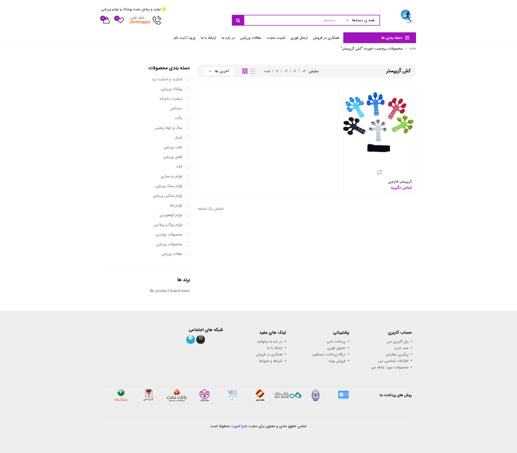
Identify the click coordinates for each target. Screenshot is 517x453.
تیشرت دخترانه (170, 99)
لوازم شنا (176, 205)
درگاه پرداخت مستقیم (329, 354)
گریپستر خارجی (400, 182)
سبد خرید (401, 348)
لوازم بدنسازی (171, 176)
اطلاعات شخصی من (393, 361)
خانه (412, 48)
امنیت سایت (276, 38)
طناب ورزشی (172, 147)
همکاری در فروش (326, 38)
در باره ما (228, 38)
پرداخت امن (336, 341)
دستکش (176, 108)
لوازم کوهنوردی (171, 215)
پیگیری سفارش (397, 354)
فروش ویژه (337, 361)
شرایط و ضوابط (270, 361)
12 (277, 71)
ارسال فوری (299, 38)
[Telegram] (190, 339)
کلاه (179, 167)
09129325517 (139, 22)
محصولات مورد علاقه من (389, 367)
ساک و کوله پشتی (168, 128)
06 (294, 71)
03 (304, 71)
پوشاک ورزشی (171, 89)
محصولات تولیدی (169, 234)
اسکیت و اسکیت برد (167, 79)
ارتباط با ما (208, 38)
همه (267, 71)
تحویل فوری (336, 348)
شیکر (178, 137)
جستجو (238, 20)
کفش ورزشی (172, 157)
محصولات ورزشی (169, 244)
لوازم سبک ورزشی (168, 186)
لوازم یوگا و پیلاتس (167, 225)
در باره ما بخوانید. (269, 341)
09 (286, 71)
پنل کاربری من (397, 341)
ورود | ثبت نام (184, 38)
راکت (178, 118)
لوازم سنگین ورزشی (167, 196)
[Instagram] (200, 339)
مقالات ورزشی (250, 38)
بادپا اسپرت (239, 426)
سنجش (379, 172)
